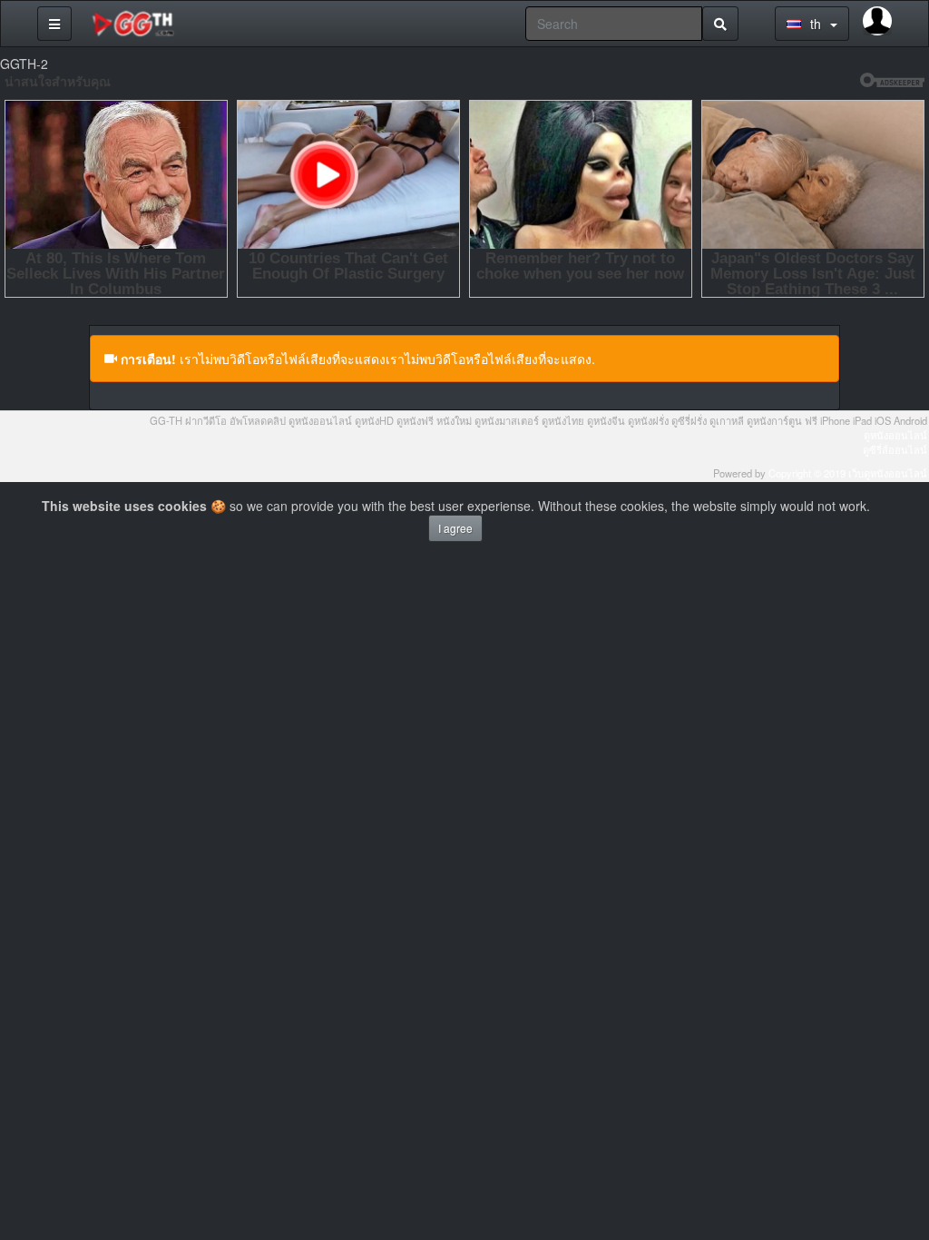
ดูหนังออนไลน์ (895, 435)
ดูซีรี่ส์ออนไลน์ (895, 449)
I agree (455, 528)
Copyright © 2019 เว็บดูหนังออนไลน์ (847, 473)
